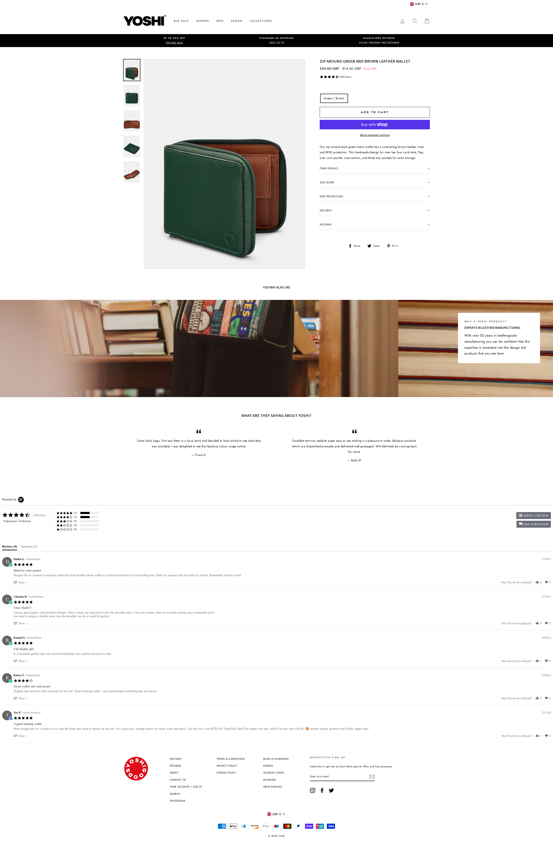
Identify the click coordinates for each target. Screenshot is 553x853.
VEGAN (236, 21)
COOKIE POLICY (226, 772)
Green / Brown (334, 98)
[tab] (9, 547)
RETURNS (175, 766)
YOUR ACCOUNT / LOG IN (186, 786)
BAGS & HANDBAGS (276, 759)
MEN (220, 21)
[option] (174, 40)
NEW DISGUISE (272, 786)
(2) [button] (75, 512)
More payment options (375, 135)
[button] (533, 524)
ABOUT (174, 772)
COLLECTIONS (261, 21)
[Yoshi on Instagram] (312, 790)
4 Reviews (345, 76)
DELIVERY (176, 759)
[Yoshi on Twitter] (331, 790)
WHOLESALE (177, 800)
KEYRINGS (269, 780)
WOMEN (202, 21)
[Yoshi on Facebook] (322, 790)
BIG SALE (181, 21)
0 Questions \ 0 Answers (17, 521)
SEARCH (175, 794)
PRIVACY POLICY (227, 766)
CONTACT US (178, 780)
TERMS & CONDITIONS (231, 759)
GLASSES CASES (273, 772)
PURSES (268, 766)
